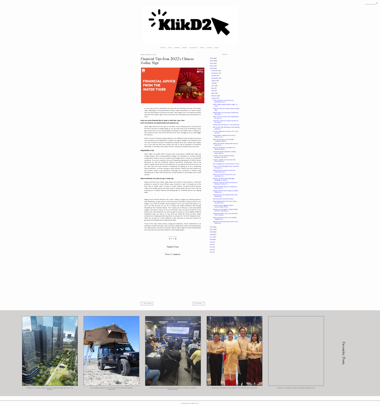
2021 (211, 227)
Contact (209, 47)
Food (170, 47)
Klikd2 (183, 403)
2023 (211, 66)
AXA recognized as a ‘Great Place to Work (226, 164)
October (214, 75)
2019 (211, 232)
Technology (193, 47)
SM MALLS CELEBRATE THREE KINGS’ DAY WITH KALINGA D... (225, 210)
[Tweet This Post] (169, 239)
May (212, 88)
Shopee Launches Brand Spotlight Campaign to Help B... (224, 179)
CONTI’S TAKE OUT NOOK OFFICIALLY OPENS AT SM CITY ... (225, 183)
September (215, 78)
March (213, 93)
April (213, 90)
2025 (211, 61)
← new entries (147, 303)
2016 (211, 239)
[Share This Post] (171, 239)
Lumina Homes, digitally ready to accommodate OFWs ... (223, 206)
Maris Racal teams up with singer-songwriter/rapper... (223, 140)
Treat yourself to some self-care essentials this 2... (223, 101)
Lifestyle (163, 47)
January (214, 98)
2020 (211, 229)
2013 (211, 247)
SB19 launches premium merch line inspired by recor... (224, 171)
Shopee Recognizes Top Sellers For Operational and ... (224, 148)
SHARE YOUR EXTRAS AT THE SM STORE (226, 125)
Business (177, 47)
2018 (211, 234)
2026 (211, 58)
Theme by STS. (194, 403)
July (212, 83)
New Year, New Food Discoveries (223, 199)
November (214, 73)
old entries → (198, 303)
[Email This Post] (175, 239)
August (213, 80)
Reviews (184, 47)
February (214, 95)
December (214, 70)
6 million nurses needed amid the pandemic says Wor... (223, 156)
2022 (211, 68)
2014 (211, 244)
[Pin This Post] (173, 239)
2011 (211, 252)
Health (202, 47)
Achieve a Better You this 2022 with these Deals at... (224, 160)
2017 (211, 237)
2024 (211, 63)
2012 (211, 249)
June (213, 85)
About (217, 47)
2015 (211, 242)
